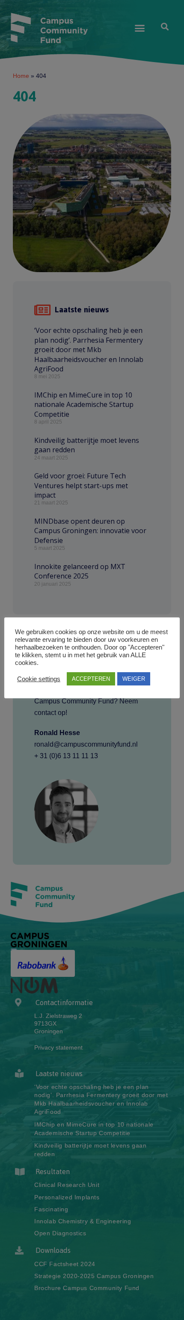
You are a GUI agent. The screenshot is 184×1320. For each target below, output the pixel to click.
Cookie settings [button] (38, 679)
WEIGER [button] (133, 679)
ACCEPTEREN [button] (91, 679)
